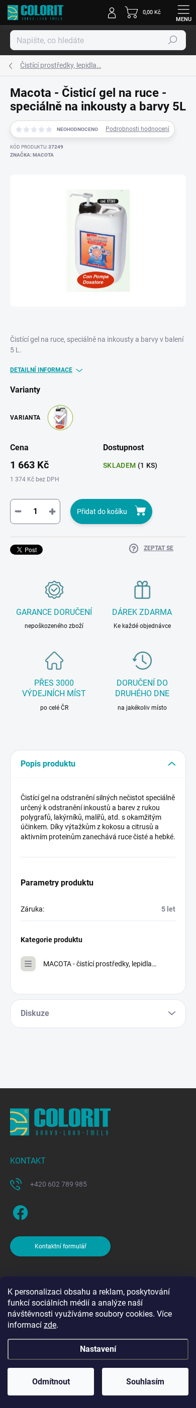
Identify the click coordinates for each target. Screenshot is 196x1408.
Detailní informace (41, 369)
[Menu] (183, 12)
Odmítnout (51, 1381)
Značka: (32, 155)
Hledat (173, 40)
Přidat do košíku (102, 511)
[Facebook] (19, 1210)
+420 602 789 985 (58, 1184)
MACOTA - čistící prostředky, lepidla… (99, 964)
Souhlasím (145, 1381)
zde (50, 1325)
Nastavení (98, 1349)
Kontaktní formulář (60, 1246)
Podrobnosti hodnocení (137, 129)
